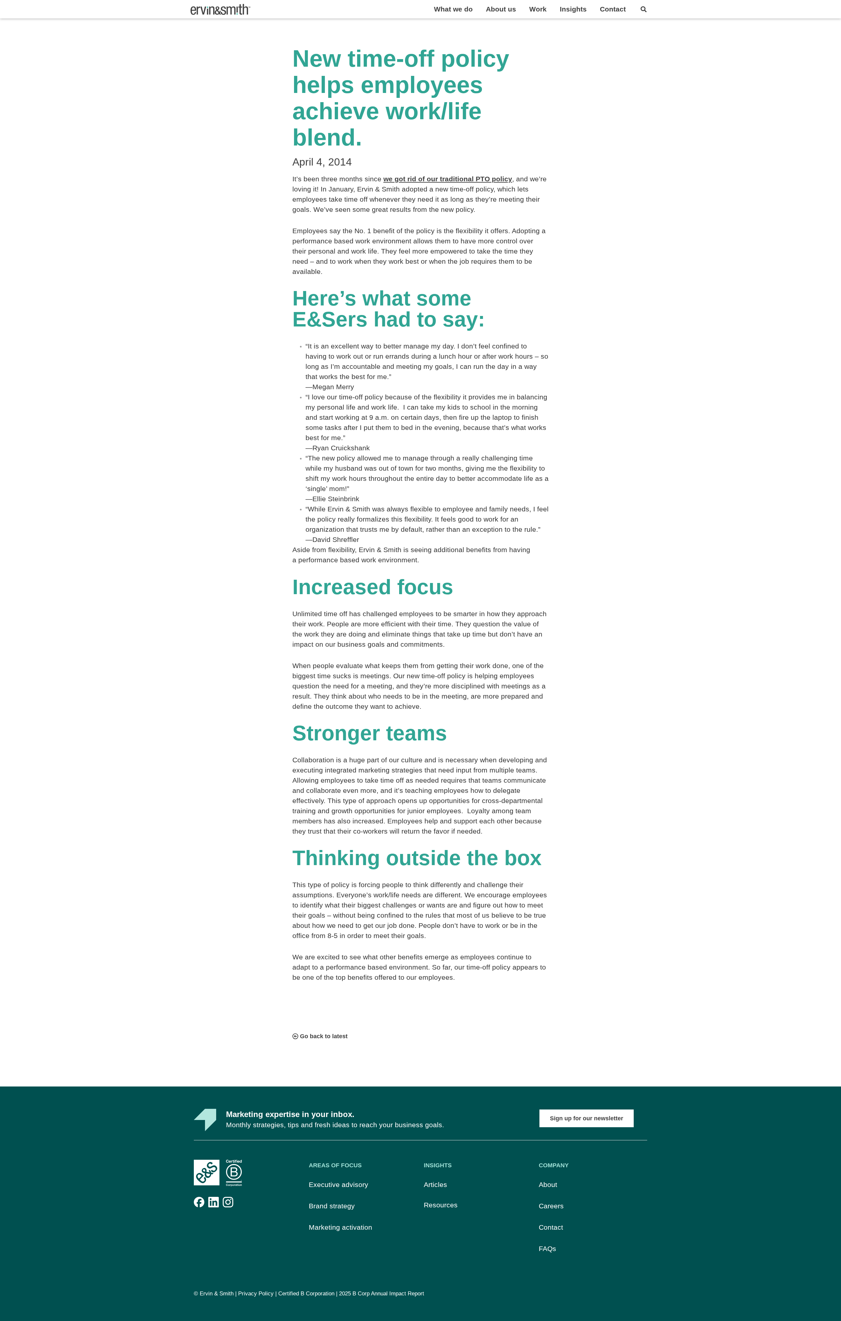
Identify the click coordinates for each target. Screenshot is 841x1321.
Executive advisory (338, 1184)
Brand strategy (332, 1206)
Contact (613, 9)
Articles (435, 1184)
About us (501, 9)
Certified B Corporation (306, 1293)
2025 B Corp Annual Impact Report (381, 1293)
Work (538, 9)
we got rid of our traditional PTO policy (447, 179)
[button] (643, 9)
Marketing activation (340, 1227)
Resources (441, 1205)
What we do (453, 9)
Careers (551, 1206)
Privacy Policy (256, 1293)
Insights (573, 9)
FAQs (547, 1248)
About (548, 1184)
